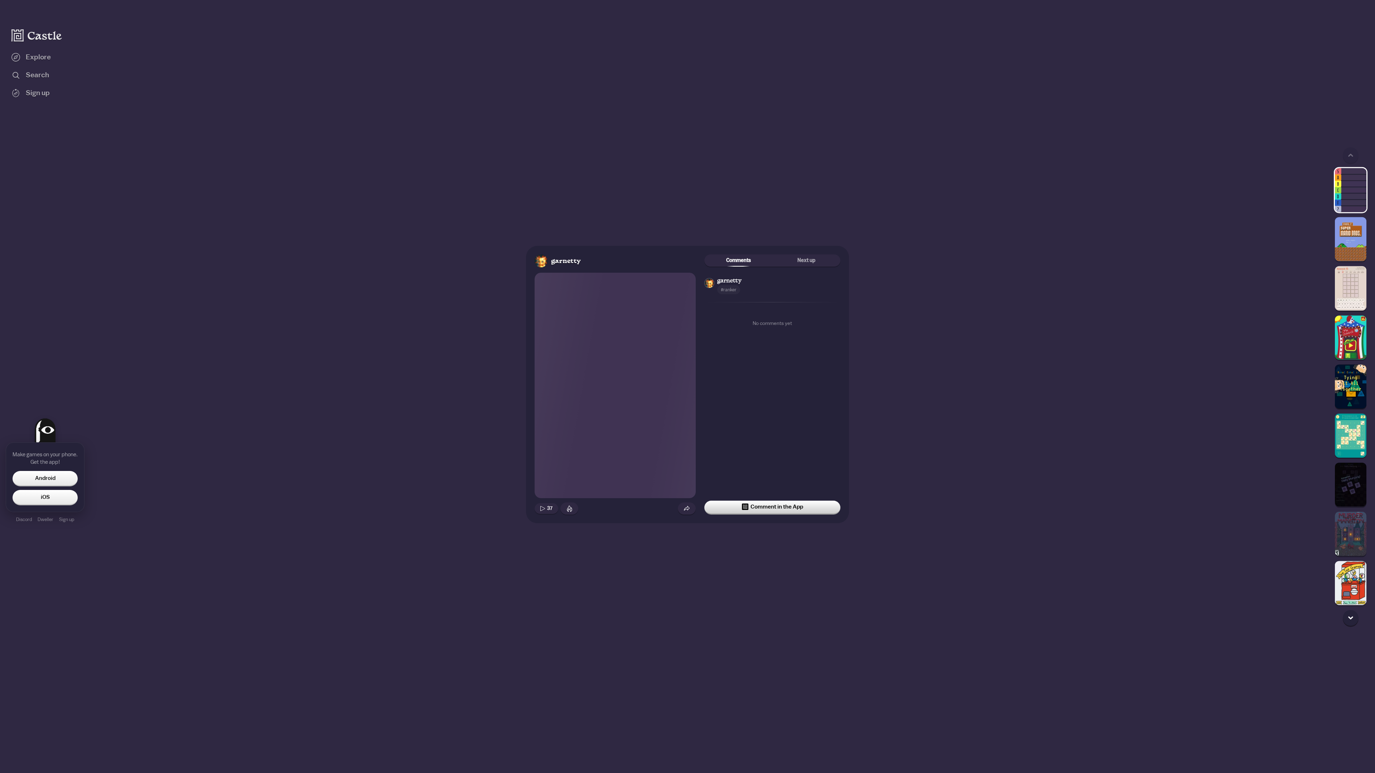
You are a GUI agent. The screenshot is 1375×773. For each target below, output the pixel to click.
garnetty (565, 261)
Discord (24, 519)
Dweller (45, 519)
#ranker (729, 289)
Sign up (66, 519)
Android (45, 478)
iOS (45, 497)
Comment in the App (777, 507)
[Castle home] (36, 35)
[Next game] (1351, 618)
